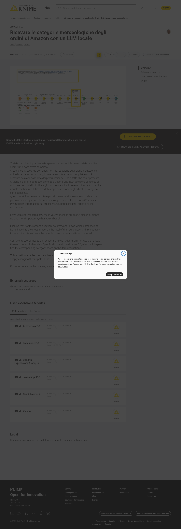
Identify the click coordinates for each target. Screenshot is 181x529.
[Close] (124, 253)
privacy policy (63, 267)
